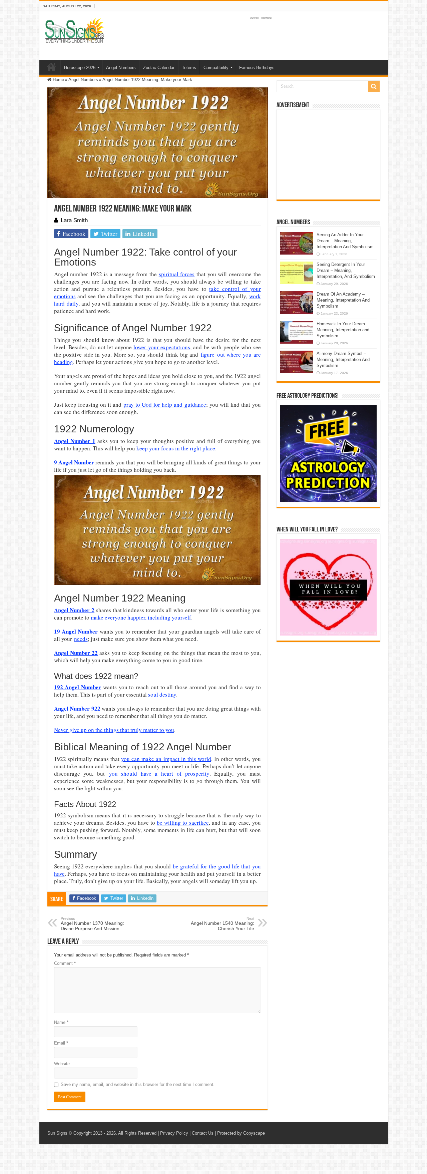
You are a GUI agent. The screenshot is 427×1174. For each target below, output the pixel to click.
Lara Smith (74, 220)
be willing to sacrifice (183, 822)
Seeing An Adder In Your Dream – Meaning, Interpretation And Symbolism (345, 240)
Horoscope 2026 (79, 67)
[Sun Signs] (74, 30)
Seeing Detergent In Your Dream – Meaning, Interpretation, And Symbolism (346, 270)
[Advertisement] (328, 154)
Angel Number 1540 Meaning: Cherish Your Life (222, 923)
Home (51, 67)
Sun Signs (57, 1133)
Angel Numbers (121, 67)
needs (81, 639)
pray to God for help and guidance (164, 404)
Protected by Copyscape (241, 1133)
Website (62, 1063)
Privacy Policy (174, 1133)
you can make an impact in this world (166, 759)
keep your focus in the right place (175, 448)
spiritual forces (177, 274)
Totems (189, 67)
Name (61, 1022)
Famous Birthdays (257, 67)
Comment (65, 963)
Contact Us (203, 1133)
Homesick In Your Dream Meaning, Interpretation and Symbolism (343, 329)
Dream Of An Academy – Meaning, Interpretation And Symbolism (343, 300)
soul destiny (162, 694)
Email (61, 1043)
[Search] (374, 86)
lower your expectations (161, 347)
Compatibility (216, 67)
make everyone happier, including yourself (141, 617)
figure (208, 354)
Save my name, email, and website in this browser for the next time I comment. (138, 1084)
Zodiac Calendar (158, 67)
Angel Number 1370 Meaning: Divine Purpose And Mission (92, 923)
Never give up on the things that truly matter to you (114, 730)
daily (72, 303)
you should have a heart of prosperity (159, 773)
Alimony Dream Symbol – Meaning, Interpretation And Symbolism (343, 359)
